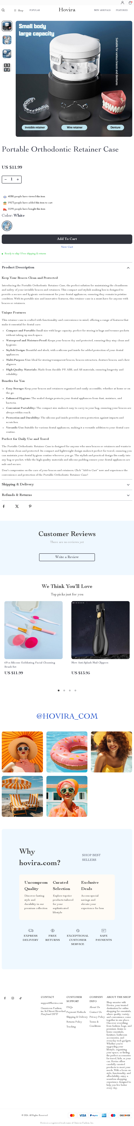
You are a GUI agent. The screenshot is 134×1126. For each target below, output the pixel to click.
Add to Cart (67, 239)
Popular (34, 10)
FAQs (69, 1007)
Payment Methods (76, 1012)
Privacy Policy (97, 1017)
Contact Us (96, 1012)
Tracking (71, 1027)
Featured (122, 10)
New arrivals (102, 10)
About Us (95, 1007)
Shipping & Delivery (77, 1017)
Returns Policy (74, 1022)
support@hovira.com (52, 1003)
